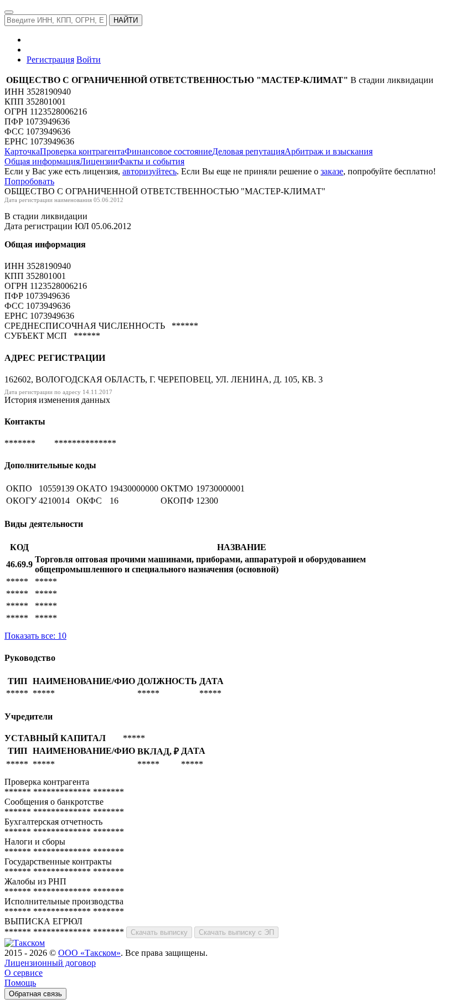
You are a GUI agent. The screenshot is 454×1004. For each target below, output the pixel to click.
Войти (88, 59)
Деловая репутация (248, 151)
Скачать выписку (159, 932)
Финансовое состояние (168, 151)
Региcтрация (50, 59)
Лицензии (99, 161)
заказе (332, 171)
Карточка (22, 151)
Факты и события (151, 161)
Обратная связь (35, 994)
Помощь (20, 982)
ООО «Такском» (89, 953)
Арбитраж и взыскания (329, 151)
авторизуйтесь (149, 171)
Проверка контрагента (82, 151)
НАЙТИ (126, 20)
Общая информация (42, 161)
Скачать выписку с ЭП (236, 932)
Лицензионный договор (50, 962)
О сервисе (23, 972)
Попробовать (29, 181)
